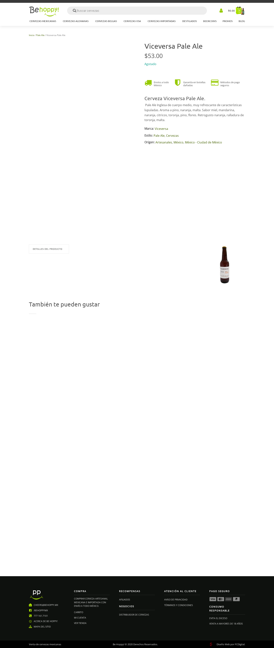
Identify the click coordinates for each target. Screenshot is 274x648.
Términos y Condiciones (178, 605)
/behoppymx (41, 610)
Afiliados (124, 599)
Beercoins (210, 21)
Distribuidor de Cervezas (134, 614)
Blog (242, 21)
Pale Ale (40, 35)
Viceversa (161, 129)
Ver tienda (80, 623)
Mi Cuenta (80, 617)
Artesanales (163, 142)
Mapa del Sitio (42, 626)
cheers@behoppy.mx (46, 605)
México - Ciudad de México (203, 142)
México (178, 142)
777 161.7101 (41, 615)
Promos (228, 21)
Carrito (78, 612)
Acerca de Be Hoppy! (46, 621)
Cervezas (172, 136)
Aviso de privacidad (176, 599)
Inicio (31, 35)
